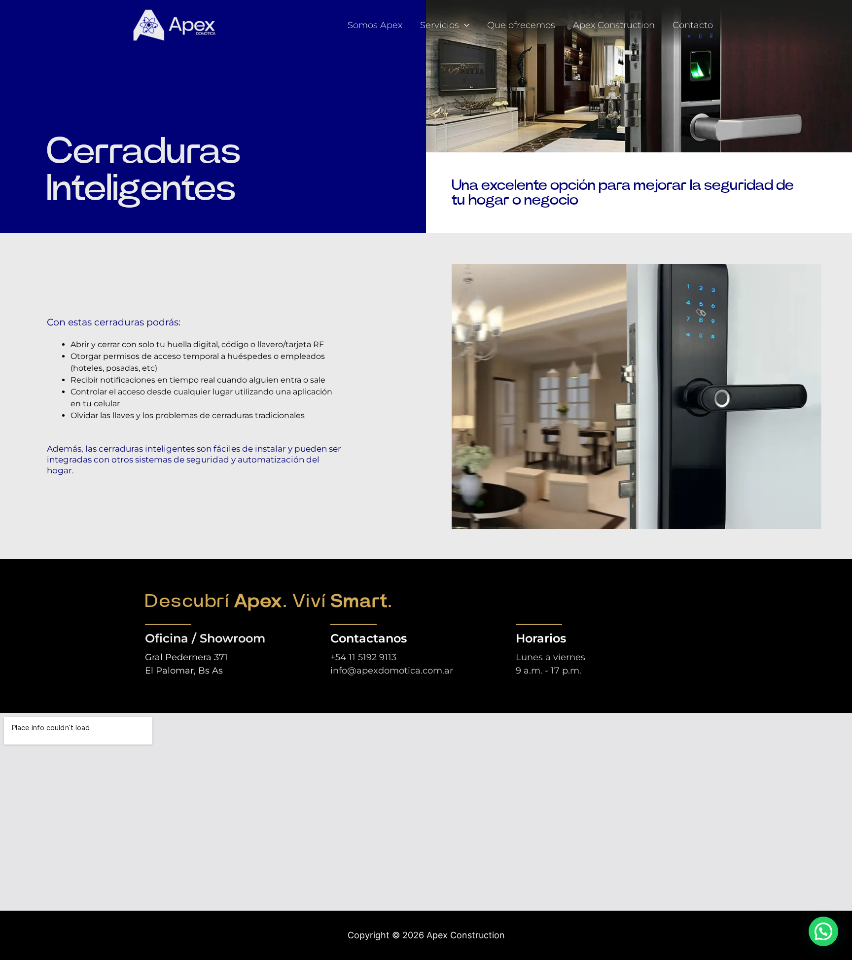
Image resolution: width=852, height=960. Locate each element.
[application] (464, 25)
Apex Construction (614, 25)
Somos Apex (375, 25)
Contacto (693, 25)
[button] (823, 931)
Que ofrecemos (521, 25)
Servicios (439, 25)
